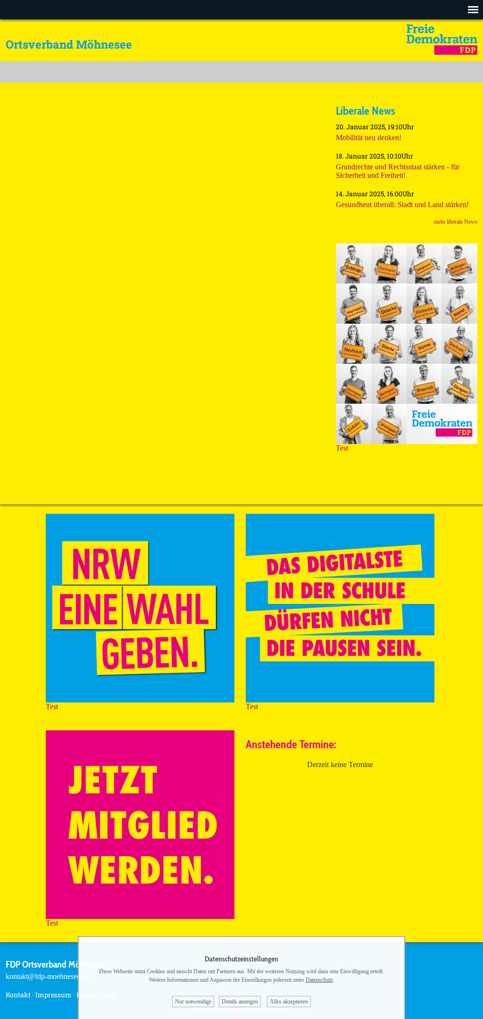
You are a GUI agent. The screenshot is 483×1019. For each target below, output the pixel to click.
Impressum (53, 994)
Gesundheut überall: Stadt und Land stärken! (402, 204)
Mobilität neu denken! (368, 138)
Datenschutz (319, 980)
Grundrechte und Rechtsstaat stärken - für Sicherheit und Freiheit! (397, 171)
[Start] (442, 52)
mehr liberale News (455, 221)
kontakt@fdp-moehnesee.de (47, 976)
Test (342, 448)
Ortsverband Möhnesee (69, 44)
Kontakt (18, 994)
